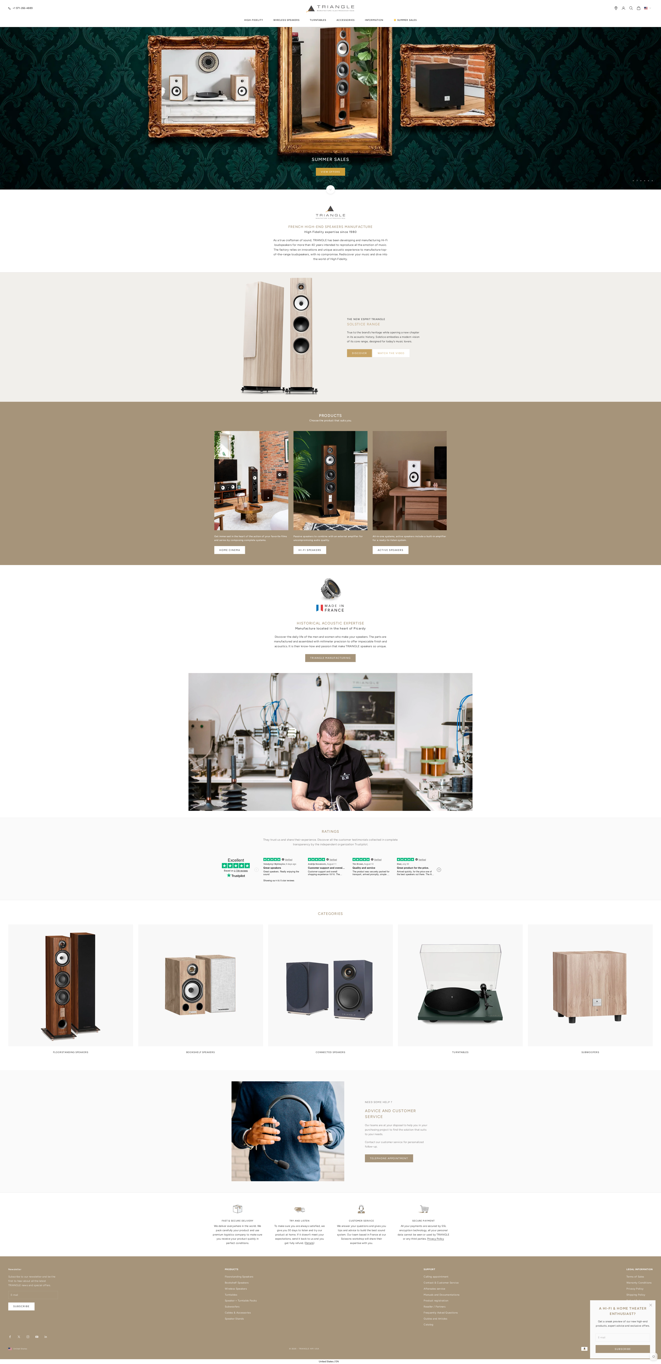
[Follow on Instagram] (28, 1337)
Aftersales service (434, 1288)
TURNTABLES (318, 20)
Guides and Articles (435, 1318)
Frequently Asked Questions (441, 1312)
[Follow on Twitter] (19, 1337)
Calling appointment (436, 1276)
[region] (330, 94)
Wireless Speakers (236, 1288)
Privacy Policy (435, 1238)
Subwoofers (232, 1306)
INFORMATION (374, 20)
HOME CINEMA (229, 550)
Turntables (231, 1294)
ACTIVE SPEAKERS (390, 550)
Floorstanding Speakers (239, 1276)
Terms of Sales (635, 1276)
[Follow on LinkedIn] (46, 1337)
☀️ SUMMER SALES (405, 20)
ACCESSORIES (346, 20)
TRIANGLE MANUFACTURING (330, 658)
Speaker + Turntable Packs (241, 1300)
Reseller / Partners (434, 1306)
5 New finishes (330, 171)
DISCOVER (359, 353)
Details (309, 1243)
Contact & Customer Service (441, 1282)
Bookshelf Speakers (237, 1282)
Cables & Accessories (238, 1312)
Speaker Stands (234, 1318)
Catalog (428, 1324)
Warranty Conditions (639, 1282)
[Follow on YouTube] (37, 1337)
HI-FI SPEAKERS (309, 550)
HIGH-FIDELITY (253, 20)
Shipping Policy (635, 1294)
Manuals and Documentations (441, 1294)
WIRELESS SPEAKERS (286, 20)
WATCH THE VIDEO (391, 353)
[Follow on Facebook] (10, 1337)
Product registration (436, 1300)
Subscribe (623, 1349)
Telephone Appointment (389, 1158)
